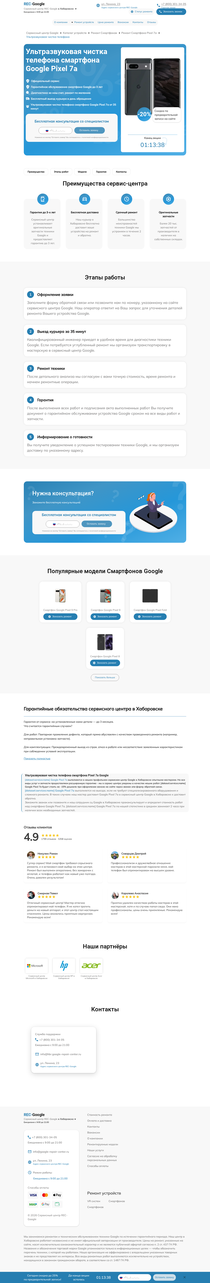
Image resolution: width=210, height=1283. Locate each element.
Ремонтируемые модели (102, 1144)
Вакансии (123, 22)
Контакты (138, 22)
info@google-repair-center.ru (51, 1151)
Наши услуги (95, 1150)
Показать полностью (37, 758)
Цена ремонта (106, 22)
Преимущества (36, 171)
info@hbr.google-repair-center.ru (60, 1054)
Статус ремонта (143, 11)
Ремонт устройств (84, 22)
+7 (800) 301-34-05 (173, 4)
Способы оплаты (97, 1166)
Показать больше (105, 677)
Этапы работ (61, 171)
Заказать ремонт (62, 616)
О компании (60, 22)
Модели (82, 171)
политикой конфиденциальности (95, 137)
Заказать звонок (172, 11)
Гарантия (101, 171)
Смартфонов (117, 1201)
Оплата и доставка (99, 1120)
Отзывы (151, 22)
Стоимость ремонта (99, 1114)
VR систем (93, 1201)
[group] (37, 969)
